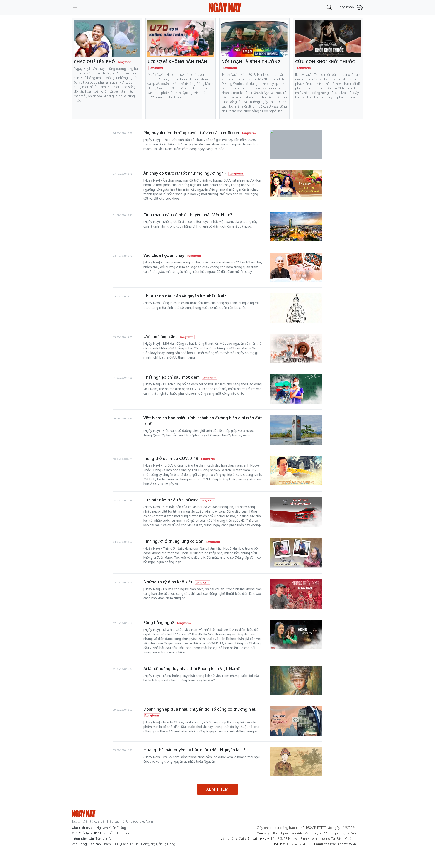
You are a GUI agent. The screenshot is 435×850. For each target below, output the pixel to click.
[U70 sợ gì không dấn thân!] (180, 38)
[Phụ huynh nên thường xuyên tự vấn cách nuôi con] (296, 132)
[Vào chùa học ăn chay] (296, 267)
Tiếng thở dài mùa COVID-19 (171, 458)
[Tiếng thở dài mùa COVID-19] (296, 470)
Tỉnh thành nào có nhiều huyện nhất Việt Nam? (187, 214)
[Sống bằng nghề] (296, 634)
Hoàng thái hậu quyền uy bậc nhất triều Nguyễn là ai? (194, 749)
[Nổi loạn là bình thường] (254, 38)
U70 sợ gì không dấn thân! (177, 61)
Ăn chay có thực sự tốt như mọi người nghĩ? (185, 173)
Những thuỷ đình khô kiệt (168, 582)
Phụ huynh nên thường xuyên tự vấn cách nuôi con (191, 132)
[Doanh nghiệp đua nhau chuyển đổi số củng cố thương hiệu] (296, 721)
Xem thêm (217, 789)
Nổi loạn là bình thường (250, 61)
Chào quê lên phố (95, 61)
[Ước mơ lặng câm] (296, 348)
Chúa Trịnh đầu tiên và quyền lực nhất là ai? (184, 296)
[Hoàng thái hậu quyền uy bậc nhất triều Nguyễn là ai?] (296, 761)
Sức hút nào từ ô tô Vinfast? (171, 500)
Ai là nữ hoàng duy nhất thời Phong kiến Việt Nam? (191, 668)
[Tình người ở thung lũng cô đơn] (296, 553)
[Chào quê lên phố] (107, 38)
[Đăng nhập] (360, 7)
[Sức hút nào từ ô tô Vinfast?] (296, 512)
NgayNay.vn (225, 7)
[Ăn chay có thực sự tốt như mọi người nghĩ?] (296, 185)
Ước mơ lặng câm (160, 336)
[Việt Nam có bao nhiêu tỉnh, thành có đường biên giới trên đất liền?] (296, 430)
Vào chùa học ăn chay (164, 255)
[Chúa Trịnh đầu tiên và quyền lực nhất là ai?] (296, 308)
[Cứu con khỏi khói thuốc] (328, 38)
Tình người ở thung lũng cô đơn (173, 541)
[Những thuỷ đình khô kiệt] (296, 594)
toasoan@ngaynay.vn (340, 844)
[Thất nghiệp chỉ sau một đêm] (296, 389)
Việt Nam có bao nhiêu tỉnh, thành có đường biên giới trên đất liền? (202, 420)
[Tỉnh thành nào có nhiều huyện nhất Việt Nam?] (296, 226)
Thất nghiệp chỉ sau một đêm (172, 377)
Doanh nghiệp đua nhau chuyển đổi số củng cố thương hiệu (199, 709)
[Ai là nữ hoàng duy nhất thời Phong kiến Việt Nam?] (296, 680)
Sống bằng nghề (159, 622)
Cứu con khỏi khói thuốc (325, 61)
